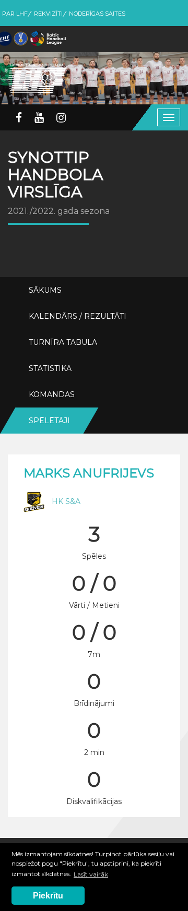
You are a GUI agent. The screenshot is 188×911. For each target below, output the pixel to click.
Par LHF (15, 13)
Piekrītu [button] (48, 895)
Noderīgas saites (97, 13)
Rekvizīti (48, 13)
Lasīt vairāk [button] (91, 874)
